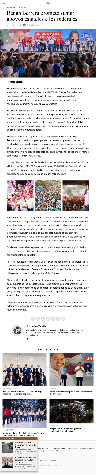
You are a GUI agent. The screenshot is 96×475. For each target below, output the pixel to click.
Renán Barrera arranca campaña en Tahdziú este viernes (25, 460)
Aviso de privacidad (48, 460)
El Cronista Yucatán (34, 25)
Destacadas (12, 7)
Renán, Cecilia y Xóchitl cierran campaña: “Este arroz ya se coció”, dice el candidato (23, 434)
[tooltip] (33, 319)
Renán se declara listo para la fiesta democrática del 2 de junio (71, 393)
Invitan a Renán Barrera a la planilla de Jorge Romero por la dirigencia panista (22, 393)
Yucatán (22, 7)
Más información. (63, 451)
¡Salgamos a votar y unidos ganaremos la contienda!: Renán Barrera (68, 430)
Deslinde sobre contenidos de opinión (48, 466)
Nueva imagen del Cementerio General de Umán (25, 445)
